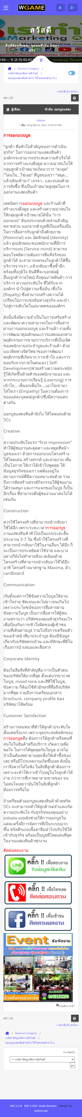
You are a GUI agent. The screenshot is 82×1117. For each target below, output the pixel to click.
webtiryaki (41, 1111)
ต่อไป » (75, 91)
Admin (41, 120)
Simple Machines (48, 1106)
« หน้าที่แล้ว (63, 91)
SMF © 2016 (30, 1106)
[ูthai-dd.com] (31, 7)
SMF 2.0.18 (16, 1106)
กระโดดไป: (69, 1052)
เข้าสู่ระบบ (68, 45)
